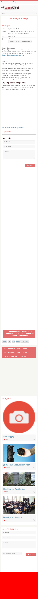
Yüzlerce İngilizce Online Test (15, 356)
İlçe (9, 341)
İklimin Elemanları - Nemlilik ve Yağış (14, 489)
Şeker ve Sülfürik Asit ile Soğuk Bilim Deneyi (16, 464)
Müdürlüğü (25, 341)
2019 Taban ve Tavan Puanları (15, 353)
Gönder (29, 165)
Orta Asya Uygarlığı (8, 436)
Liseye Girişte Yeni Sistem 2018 (12, 517)
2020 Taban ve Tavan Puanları (15, 349)
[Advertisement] (19, 251)
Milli (13, 341)
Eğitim (18, 341)
